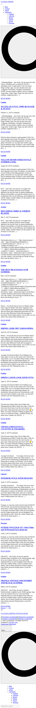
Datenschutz (5, 624)
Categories (8, 12)
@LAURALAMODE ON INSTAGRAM (14, 613)
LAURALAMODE (7, 2)
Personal (11, 23)
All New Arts (13, 622)
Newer (3, 608)
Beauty (11, 18)
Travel (11, 21)
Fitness (11, 19)
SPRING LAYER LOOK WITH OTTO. (17, 377)
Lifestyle (11, 16)
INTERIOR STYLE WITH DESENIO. (17, 478)
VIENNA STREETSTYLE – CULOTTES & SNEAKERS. (13, 428)
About (7, 10)
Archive (3, 207)
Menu (3, 630)
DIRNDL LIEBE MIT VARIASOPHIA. (17, 328)
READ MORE (5, 98)
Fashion (11, 14)
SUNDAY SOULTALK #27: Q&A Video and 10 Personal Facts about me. (17, 528)
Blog (6, 7)
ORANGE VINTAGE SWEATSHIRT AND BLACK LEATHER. (16, 582)
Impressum (12, 624)
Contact (7, 9)
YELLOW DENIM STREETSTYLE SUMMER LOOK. (16, 161)
